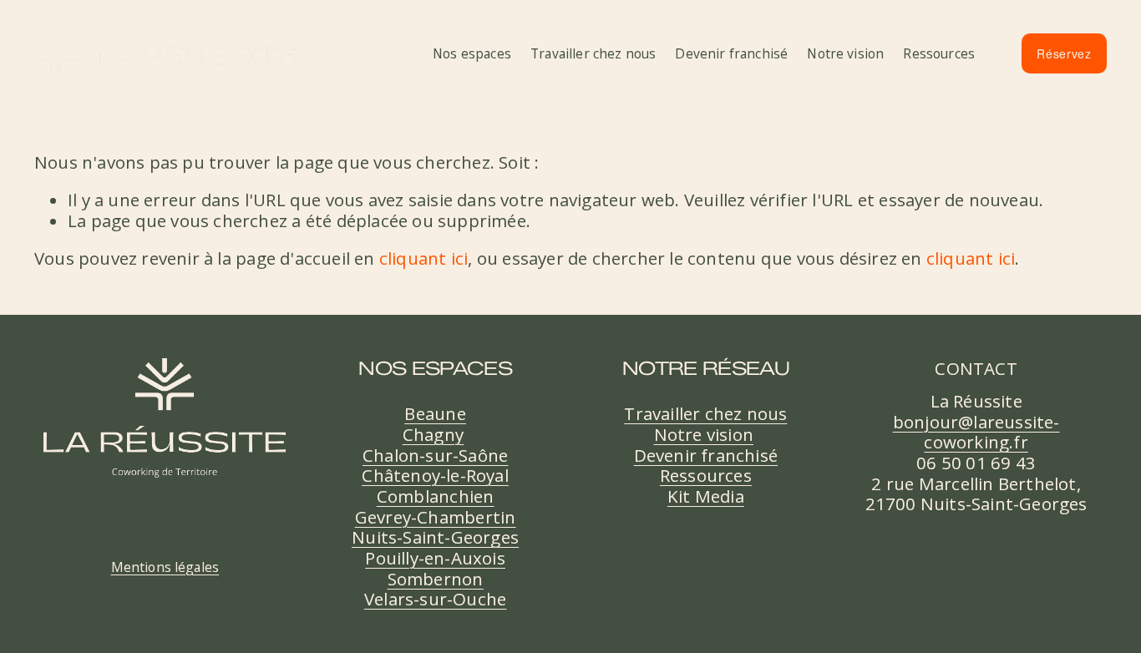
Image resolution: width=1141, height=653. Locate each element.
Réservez (1064, 53)
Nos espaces (472, 53)
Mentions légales (165, 568)
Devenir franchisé (731, 53)
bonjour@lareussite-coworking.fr (976, 432)
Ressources (939, 53)
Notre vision (845, 53)
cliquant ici (423, 258)
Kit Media (705, 496)
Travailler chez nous (593, 53)
